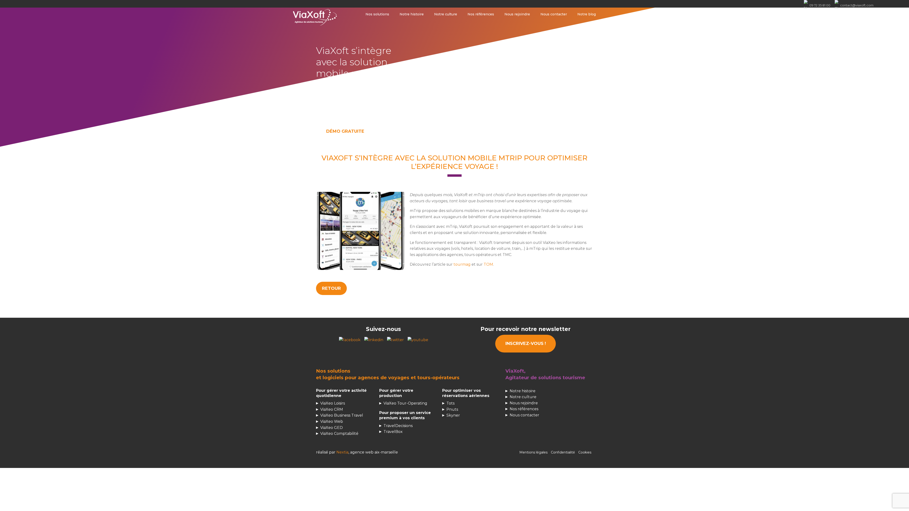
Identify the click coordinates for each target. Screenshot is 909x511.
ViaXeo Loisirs (332, 403)
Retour (331, 288)
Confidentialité (563, 452)
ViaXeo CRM (331, 409)
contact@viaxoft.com (856, 5)
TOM (488, 264)
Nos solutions (377, 14)
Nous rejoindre (517, 14)
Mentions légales (533, 452)
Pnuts (452, 409)
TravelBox (393, 431)
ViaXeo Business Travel (341, 415)
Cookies (584, 452)
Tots (450, 403)
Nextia (342, 452)
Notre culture (445, 14)
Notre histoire (412, 14)
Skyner (453, 415)
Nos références (481, 14)
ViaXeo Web (331, 421)
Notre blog (586, 14)
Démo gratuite (345, 131)
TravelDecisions (398, 425)
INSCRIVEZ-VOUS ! (525, 343)
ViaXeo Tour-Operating (405, 403)
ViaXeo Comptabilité (339, 433)
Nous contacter (553, 14)
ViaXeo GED (331, 427)
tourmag (462, 264)
